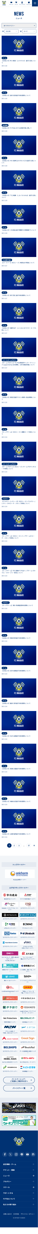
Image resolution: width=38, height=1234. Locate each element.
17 (29, 845)
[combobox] (11, 31)
